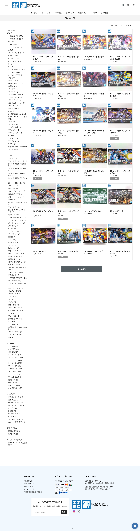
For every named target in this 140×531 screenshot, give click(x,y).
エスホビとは (28, 481)
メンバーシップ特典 (100, 13)
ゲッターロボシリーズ (16, 310)
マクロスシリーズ (14, 186)
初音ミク (11, 321)
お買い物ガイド (29, 483)
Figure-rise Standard (17, 147)
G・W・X (11, 64)
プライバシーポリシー (31, 489)
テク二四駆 (12, 382)
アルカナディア (14, 226)
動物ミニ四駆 (13, 380)
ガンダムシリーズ (14, 400)
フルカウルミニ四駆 (15, 357)
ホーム (113, 25)
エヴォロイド (13, 324)
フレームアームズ (14, 207)
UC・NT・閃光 (13, 58)
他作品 (11, 337)
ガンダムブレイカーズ (16, 103)
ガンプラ (34, 13)
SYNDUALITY (14, 313)
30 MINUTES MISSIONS (17, 165)
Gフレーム (12, 416)
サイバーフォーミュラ (16, 254)
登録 (63, 512)
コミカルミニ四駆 (15, 371)
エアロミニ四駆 (14, 374)
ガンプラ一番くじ (14, 149)
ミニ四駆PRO (13, 349)
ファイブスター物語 (15, 272)
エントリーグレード (15, 133)
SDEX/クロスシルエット (17, 114)
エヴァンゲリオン (14, 231)
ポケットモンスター (15, 335)
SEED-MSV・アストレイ (17, 69)
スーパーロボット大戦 (16, 183)
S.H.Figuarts (13, 408)
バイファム (12, 299)
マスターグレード (14, 138)
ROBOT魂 (12, 411)
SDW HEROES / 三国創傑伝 (17, 118)
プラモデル (46, 13)
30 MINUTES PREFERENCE (17, 174)
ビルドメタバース (14, 106)
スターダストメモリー (16, 47)
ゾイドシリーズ (14, 234)
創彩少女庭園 (13, 215)
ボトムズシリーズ (14, 251)
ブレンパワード (14, 316)
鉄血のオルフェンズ (15, 83)
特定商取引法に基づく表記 (33, 492)
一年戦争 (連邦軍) (15, 36)
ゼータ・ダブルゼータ (16, 53)
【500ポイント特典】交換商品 (17, 444)
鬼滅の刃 (11, 237)
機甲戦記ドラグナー (16, 259)
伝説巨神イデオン (15, 265)
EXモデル (11, 135)
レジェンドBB (13, 108)
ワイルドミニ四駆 (14, 377)
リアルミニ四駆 (14, 385)
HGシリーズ (12, 229)
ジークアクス (13, 89)
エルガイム (12, 296)
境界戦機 (11, 200)
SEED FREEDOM (15, 75)
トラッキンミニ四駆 (15, 369)
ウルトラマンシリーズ (16, 405)
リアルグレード (14, 130)
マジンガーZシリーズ (16, 308)
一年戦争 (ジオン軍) (16, 39)
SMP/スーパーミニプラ (17, 217)
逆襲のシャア (13, 56)
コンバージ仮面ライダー (17, 422)
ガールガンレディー (15, 281)
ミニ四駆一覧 (13, 346)
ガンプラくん (13, 124)
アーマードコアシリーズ (17, 220)
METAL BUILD (14, 414)
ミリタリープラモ (14, 291)
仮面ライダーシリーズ (16, 403)
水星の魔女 (12, 86)
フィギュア (70, 13)
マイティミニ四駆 (14, 366)
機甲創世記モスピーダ (17, 262)
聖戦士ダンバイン (15, 256)
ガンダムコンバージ (15, 419)
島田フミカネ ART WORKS (17, 328)
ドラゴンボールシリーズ (17, 397)
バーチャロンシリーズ (16, 223)
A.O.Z (10, 50)
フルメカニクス (14, 141)
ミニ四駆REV (13, 352)
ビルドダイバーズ (14, 100)
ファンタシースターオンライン (17, 268)
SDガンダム (12, 144)
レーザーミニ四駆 (15, 363)
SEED (10, 67)
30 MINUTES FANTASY (17, 179)
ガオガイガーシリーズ (16, 191)
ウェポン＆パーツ (14, 127)
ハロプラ (11, 122)
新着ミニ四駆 (13, 434)
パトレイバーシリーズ (16, 197)
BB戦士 (11, 111)
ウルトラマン (13, 245)
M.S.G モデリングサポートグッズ (17, 211)
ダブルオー (12, 78)
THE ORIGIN (13, 44)
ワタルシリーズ (14, 188)
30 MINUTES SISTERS (17, 170)
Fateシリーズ (13, 248)
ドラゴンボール (14, 275)
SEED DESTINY (14, 72)
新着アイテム (83, 13)
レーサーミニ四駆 (15, 355)
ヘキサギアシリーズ (15, 288)
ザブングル (12, 302)
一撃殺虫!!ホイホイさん (17, 278)
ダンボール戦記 (14, 294)
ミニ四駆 (58, 13)
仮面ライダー (13, 242)
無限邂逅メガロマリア (16, 319)
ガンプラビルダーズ (15, 95)
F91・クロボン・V (14, 61)
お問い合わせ (28, 486)
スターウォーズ (14, 240)
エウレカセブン (14, 305)
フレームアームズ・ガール (17, 161)
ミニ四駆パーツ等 (15, 388)
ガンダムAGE (13, 81)
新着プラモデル (14, 431)
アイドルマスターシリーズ (17, 284)
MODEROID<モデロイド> (17, 203)
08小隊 (11, 42)
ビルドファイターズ (15, 97)
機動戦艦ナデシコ (15, 194)
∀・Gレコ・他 (13, 92)
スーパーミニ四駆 (15, 360)
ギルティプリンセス (15, 332)
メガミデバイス (14, 158)
